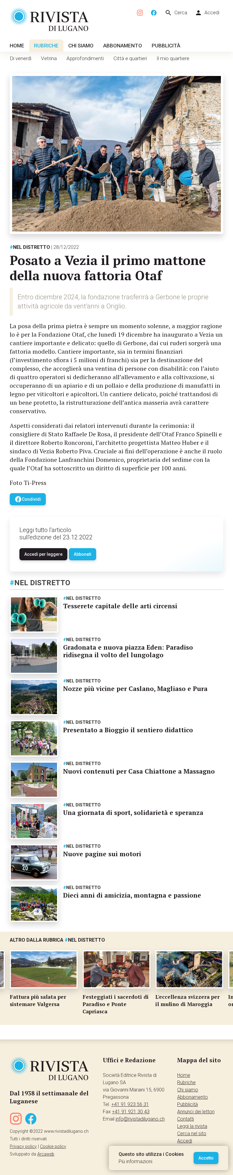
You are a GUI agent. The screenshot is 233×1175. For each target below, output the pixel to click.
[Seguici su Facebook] (154, 13)
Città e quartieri (130, 58)
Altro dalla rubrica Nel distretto (57, 940)
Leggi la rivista (192, 1126)
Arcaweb (45, 1154)
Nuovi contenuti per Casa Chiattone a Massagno (139, 771)
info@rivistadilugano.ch (140, 1119)
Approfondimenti (85, 58)
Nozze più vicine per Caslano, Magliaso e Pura (135, 688)
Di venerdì (20, 58)
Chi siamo (80, 46)
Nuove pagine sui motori (102, 854)
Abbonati (82, 554)
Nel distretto (30, 247)
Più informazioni (135, 1161)
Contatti (185, 1119)
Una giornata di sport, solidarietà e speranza (133, 812)
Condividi (28, 499)
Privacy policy (23, 1146)
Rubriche (46, 46)
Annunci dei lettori (195, 1112)
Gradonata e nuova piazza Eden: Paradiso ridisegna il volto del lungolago (128, 651)
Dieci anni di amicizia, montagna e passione (132, 895)
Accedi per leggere (43, 554)
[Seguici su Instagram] (140, 13)
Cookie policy (53, 1146)
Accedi (207, 12)
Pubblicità (166, 46)
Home (17, 46)
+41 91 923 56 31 (130, 1104)
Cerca (176, 12)
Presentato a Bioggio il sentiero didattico (128, 730)
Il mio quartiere (173, 58)
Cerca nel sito (191, 1133)
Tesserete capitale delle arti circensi (120, 606)
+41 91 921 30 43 (131, 1112)
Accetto (206, 1158)
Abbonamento (122, 46)
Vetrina (49, 58)
